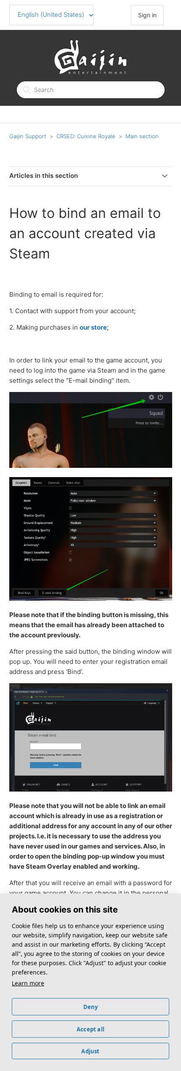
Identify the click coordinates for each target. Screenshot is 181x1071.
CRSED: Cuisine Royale (85, 136)
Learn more (28, 983)
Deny (90, 1007)
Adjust (90, 1051)
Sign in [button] (147, 15)
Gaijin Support (27, 136)
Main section (142, 136)
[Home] (90, 72)
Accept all (90, 1029)
